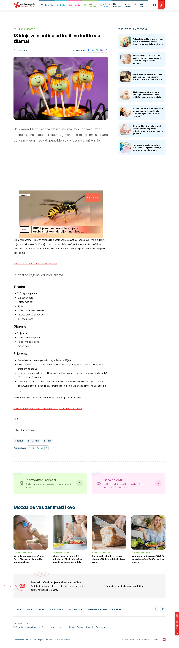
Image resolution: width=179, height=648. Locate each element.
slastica (47, 441)
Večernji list (18, 627)
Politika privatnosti (62, 640)
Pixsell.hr (90, 627)
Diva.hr (45, 627)
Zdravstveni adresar (97, 609)
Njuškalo (63, 627)
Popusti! (80, 627)
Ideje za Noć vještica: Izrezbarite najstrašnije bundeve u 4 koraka (47, 408)
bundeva (19, 441)
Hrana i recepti (57, 609)
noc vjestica (33, 441)
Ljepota (76, 5)
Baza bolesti (118, 609)
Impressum (31, 640)
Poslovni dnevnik (32, 627)
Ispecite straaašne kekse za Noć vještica (35, 263)
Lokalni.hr (54, 627)
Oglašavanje (18, 640)
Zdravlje (49, 5)
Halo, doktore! (76, 609)
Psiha (63, 5)
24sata (72, 627)
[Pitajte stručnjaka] (177, 623)
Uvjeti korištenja (45, 640)
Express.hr (100, 627)
